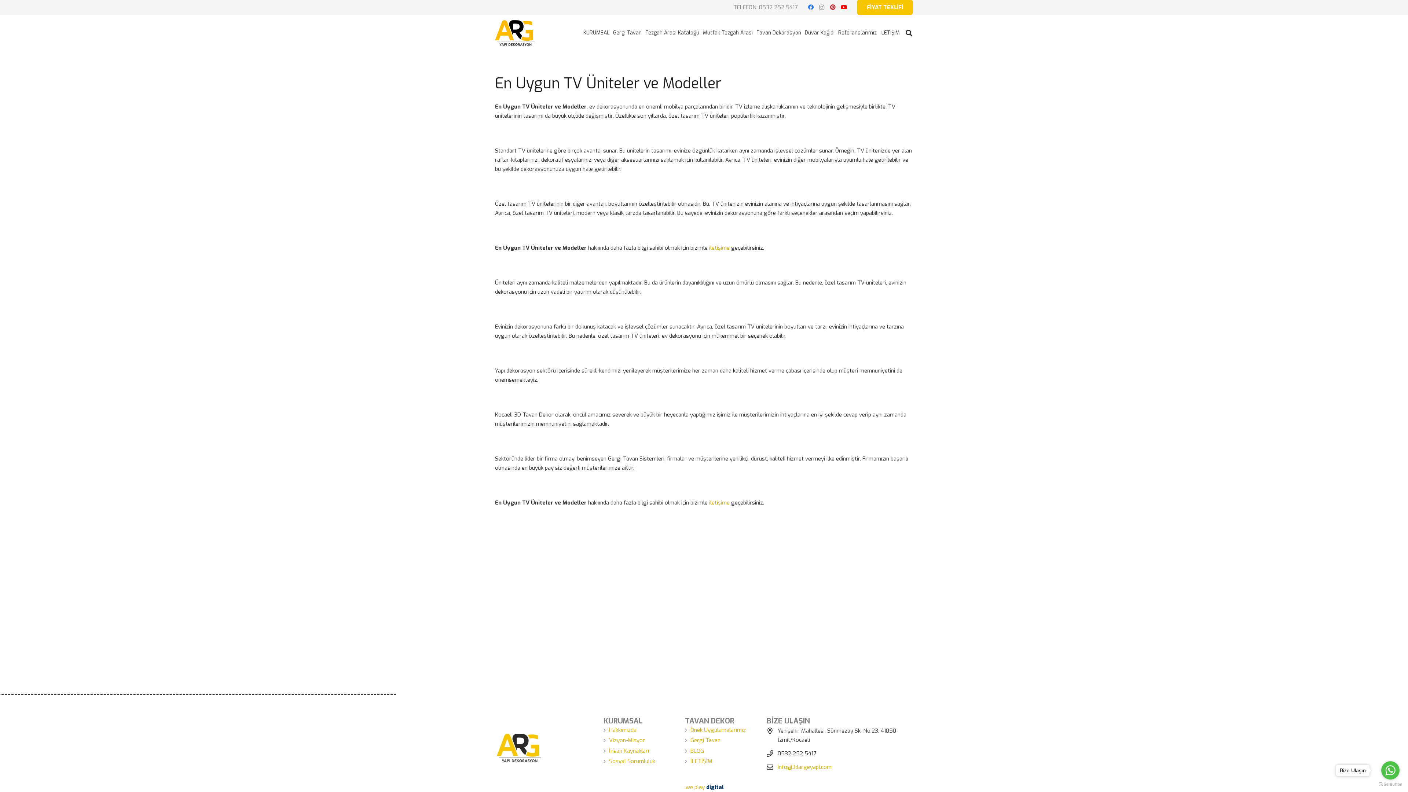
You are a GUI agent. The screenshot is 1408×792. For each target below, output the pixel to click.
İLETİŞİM (701, 761)
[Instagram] (821, 7)
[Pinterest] (832, 7)
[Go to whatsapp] (1390, 770)
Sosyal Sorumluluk (632, 761)
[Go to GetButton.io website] (1390, 784)
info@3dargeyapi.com (805, 767)
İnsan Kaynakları (629, 751)
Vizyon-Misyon (627, 740)
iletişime (719, 248)
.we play (704, 787)
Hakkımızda (623, 730)
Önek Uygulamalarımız (718, 730)
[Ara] (909, 33)
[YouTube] (843, 7)
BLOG (697, 751)
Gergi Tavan (705, 740)
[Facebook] (810, 7)
